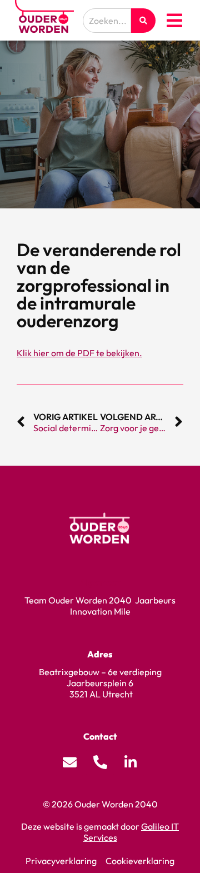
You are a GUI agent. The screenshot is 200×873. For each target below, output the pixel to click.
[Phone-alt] (100, 762)
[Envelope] (69, 762)
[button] (174, 20)
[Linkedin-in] (130, 762)
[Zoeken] (143, 20)
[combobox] (107, 20)
